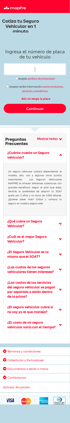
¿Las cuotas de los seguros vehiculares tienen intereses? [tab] (30, 269)
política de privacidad (41, 78)
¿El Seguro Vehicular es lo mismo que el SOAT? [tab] (28, 254)
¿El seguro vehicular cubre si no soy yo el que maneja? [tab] (30, 309)
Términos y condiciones (24, 351)
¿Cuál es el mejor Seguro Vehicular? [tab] (27, 239)
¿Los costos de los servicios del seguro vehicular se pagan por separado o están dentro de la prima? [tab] (31, 289)
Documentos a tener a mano (27, 369)
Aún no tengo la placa (35, 98)
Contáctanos (16, 377)
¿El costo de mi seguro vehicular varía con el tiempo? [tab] (31, 324)
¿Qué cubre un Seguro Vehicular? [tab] (24, 223)
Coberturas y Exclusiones (25, 360)
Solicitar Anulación (16, 387)
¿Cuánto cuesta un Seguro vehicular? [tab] (28, 155)
